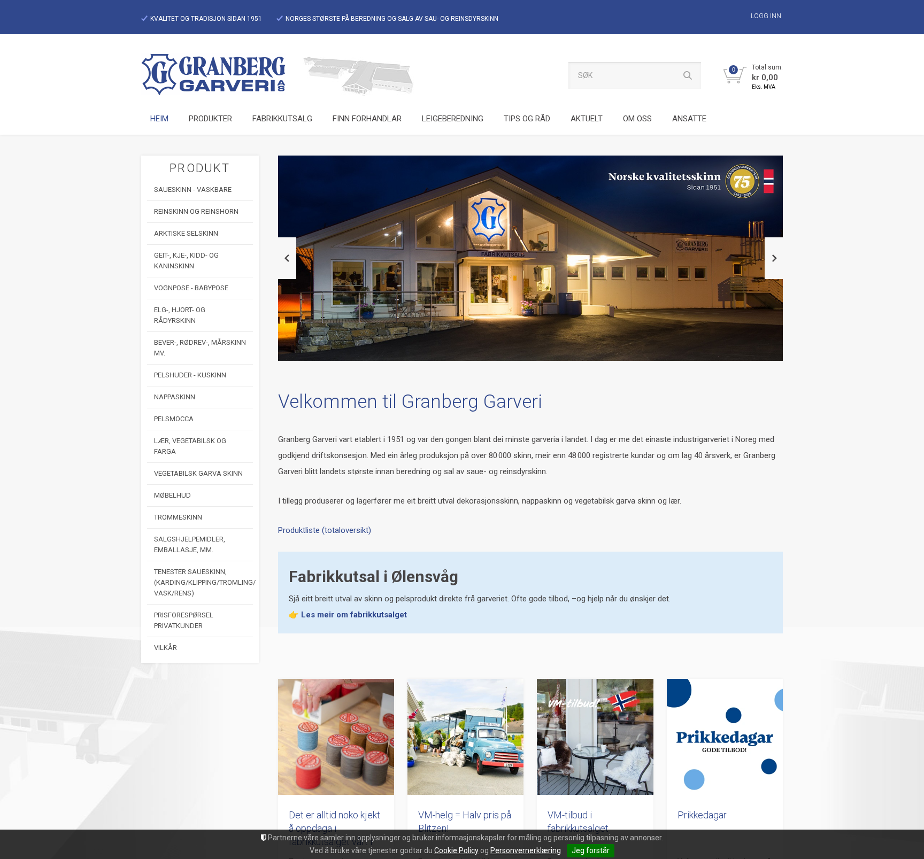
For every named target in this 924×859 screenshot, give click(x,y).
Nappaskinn (174, 397)
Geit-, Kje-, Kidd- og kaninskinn (186, 260)
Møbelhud (172, 495)
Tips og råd (527, 118)
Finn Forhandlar (367, 118)
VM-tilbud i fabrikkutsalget (578, 821)
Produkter (210, 118)
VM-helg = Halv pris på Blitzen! (464, 821)
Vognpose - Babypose (191, 288)
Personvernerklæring (525, 850)
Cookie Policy (456, 850)
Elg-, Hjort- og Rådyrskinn (179, 315)
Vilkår (165, 648)
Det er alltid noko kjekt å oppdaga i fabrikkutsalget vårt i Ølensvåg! (334, 828)
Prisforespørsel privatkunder (183, 620)
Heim (159, 118)
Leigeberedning (452, 118)
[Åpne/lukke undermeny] (233, 119)
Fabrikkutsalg (282, 118)
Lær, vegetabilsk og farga (190, 446)
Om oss (637, 118)
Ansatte (689, 118)
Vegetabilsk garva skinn (198, 473)
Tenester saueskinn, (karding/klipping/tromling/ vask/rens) (203, 582)
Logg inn (766, 16)
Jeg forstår (591, 850)
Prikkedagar (702, 815)
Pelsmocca (174, 419)
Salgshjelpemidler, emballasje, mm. (189, 544)
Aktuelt (587, 118)
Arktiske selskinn (186, 233)
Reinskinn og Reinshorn (196, 211)
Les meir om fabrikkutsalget (354, 615)
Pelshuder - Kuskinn (190, 375)
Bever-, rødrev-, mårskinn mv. (200, 347)
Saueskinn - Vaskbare (193, 189)
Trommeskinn (178, 517)
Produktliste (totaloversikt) (324, 530)
